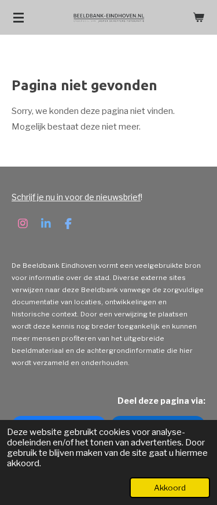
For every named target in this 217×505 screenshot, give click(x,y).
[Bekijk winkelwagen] (198, 17)
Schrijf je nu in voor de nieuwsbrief (76, 197)
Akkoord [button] (170, 487)
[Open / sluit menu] (18, 17)
